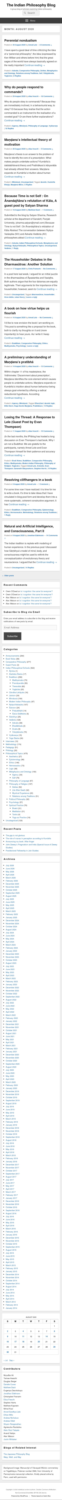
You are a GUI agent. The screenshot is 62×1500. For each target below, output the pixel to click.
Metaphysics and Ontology (20, 771)
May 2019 (10, 1112)
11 (23, 1336)
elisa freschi (33, 96)
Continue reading (34, 65)
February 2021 (12, 1048)
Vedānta (7, 248)
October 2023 (11, 960)
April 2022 (10, 1011)
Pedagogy (10, 747)
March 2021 (11, 1045)
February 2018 (12, 1158)
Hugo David (19, 406)
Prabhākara (38, 406)
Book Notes (17, 460)
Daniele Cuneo (10, 1384)
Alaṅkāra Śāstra (15, 674)
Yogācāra (8, 75)
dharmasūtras (37, 294)
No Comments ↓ (50, 268)
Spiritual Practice (16, 805)
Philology (9, 750)
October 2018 (11, 1134)
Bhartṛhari (39, 403)
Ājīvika (12, 671)
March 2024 (11, 944)
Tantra (14, 814)
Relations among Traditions (27, 73)
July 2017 (10, 1179)
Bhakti (15, 808)
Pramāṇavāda (18, 683)
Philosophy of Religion (18, 784)
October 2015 (11, 1243)
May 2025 (10, 905)
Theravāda (16, 686)
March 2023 (11, 978)
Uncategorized (27, 182)
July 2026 (10, 865)
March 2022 (11, 1015)
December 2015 (12, 1237)
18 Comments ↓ (47, 96)
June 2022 (10, 1005)
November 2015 (12, 1240)
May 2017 (10, 1185)
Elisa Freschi (9, 1399)
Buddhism (16, 343)
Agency (15, 125)
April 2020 (10, 1079)
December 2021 (12, 1024)
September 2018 (12, 1137)
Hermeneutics (16, 512)
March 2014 (11, 1301)
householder (49, 294)
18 (23, 1341)
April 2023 (10, 975)
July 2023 (10, 966)
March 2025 (11, 911)
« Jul (6, 1360)
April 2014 (10, 1298)
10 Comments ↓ (47, 431)
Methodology (28, 512)
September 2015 (12, 1246)
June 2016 (10, 1219)
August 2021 (11, 1033)
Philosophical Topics (35, 245)
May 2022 (10, 1008)
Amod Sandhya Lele (12, 1411)
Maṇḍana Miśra (17, 184)
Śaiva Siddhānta (19, 713)
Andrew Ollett (9, 1420)
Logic (11, 768)
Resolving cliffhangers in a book (28, 479)
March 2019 (11, 1118)
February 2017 (12, 1195)
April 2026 (10, 874)
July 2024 (10, 932)
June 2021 (10, 1036)
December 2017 (12, 1164)
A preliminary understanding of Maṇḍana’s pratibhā (27, 359)
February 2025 (12, 914)
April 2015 (10, 1262)
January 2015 (11, 1271)
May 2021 (10, 1039)
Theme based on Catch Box (41, 1496)
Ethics (45, 343)
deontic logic (49, 403)
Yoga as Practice (19, 817)
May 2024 (10, 938)
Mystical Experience (20, 793)
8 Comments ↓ (46, 44)
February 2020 (12, 1085)
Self (40, 73)
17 (15, 1341)
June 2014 (10, 1292)
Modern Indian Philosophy (32, 463)
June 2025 (10, 902)
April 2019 (10, 1115)
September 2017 (12, 1173)
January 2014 (11, 1308)
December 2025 (12, 883)
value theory (20, 297)
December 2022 (12, 987)
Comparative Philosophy (29, 70)
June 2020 (10, 1073)
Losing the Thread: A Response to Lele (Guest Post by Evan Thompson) (29, 422)
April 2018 (10, 1152)
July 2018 (10, 1143)
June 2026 (10, 868)
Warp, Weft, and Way (12, 1457)
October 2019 (11, 1097)
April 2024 (10, 941)
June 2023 (10, 969)
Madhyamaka (9, 346)
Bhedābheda (17, 725)
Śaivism (12, 707)
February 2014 (12, 1304)
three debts (9, 297)
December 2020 (12, 1054)
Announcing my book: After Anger (20, 841)
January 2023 (11, 984)
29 (54, 1346)
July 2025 (10, 899)
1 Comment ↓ (48, 209)
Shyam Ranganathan (12, 1424)
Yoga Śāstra (14, 738)
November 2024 (12, 923)
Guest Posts (11, 664)
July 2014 (10, 1289)
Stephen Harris (40, 468)
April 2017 (10, 1188)
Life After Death (18, 790)
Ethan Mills (8, 1414)
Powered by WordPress (19, 1496)
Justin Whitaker (10, 1439)
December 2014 (12, 1274)
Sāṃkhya (13, 716)
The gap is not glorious (15, 835)
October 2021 (11, 1030)
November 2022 (12, 990)
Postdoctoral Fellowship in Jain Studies (22, 850)
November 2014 (12, 1277)
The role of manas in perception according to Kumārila (28, 838)
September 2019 (12, 1100)
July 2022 (10, 1002)
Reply (15, 248)
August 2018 (11, 1140)
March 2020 (11, 1082)
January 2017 (11, 1198)
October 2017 (11, 1170)
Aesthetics (13, 756)
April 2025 (10, 908)
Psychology (21, 346)
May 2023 (10, 972)
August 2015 (11, 1249)
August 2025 (11, 896)
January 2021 (11, 1051)
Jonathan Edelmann (35, 535)
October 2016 (11, 1207)
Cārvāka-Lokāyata (16, 692)
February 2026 (12, 880)
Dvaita (15, 728)
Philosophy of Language (38, 125)
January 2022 (11, 1021)
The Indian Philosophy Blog (31, 5)
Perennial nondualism (20, 40)
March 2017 (11, 1192)
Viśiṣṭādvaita (48, 73)
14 (47, 1336)
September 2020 (12, 1063)
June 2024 (10, 935)
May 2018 (10, 1149)
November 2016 (12, 1204)
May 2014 (10, 1295)
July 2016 (10, 1216)
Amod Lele (32, 44)
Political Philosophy (17, 799)
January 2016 (11, 1234)
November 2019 (12, 1094)
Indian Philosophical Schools (31, 243)
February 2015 (12, 1268)
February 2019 (12, 1121)
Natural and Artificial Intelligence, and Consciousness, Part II (29, 528)
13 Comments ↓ (47, 366)
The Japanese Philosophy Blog (17, 1454)
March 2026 (11, 877)
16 (8, 1341)
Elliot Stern (8, 406)
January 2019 (11, 1124)
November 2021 (12, 1027)
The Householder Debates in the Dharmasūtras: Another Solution (28, 261)
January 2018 (11, 1161)
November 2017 (12, 1167)
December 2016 (12, 1201)
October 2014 (11, 1280)
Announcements (12, 655)
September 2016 (12, 1210)
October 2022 (11, 993)
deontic (44, 182)
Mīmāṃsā (23, 125)
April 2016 (10, 1225)
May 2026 (10, 871)
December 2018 (12, 1127)
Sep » (11, 1360)
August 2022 (11, 999)
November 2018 (12, 1131)
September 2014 (12, 1283)
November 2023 (12, 957)
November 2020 (12, 1057)
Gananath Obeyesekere (23, 468)
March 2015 (11, 1265)
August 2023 (11, 963)
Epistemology (48, 509)
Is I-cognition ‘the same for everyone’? (37, 591)
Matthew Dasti (34, 209)
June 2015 (10, 1256)
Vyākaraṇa (53, 125)
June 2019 (10, 1109)
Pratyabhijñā (17, 710)
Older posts (8, 575)
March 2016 (11, 1228)
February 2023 (12, 981)
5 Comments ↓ (47, 148)
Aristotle (40, 466)
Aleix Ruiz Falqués (11, 1430)
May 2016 (10, 1222)
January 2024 (11, 950)
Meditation (16, 811)
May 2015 (10, 1259)
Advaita (15, 70)
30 (8, 1352)
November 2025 (12, 886)
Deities (43, 70)
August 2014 (11, 1286)
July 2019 (10, 1106)
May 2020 (10, 1076)
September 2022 (12, 996)
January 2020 (11, 1088)
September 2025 (12, 892)
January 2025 (11, 917)
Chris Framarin (34, 268)
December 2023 (12, 953)
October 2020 (11, 1060)
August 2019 (11, 1103)
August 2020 (11, 1066)
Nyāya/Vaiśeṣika (19, 245)
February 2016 (12, 1231)
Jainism (12, 695)
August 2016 (11, 1213)
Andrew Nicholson (11, 1417)
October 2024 (11, 926)
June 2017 (10, 1182)
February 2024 (12, 947)
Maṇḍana (28, 406)
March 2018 (11, 1155)
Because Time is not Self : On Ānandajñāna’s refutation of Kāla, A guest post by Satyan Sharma (30, 200)
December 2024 (12, 920)
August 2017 (11, 1176)
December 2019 (12, 1091)
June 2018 (10, 1146)
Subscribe (12, 636)
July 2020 (10, 1070)
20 (39, 1341)
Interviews (10, 741)
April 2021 (10, 1042)
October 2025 (11, 889)
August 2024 (11, 929)
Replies (17, 75)
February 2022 (12, 1018)
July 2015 (10, 1253)
